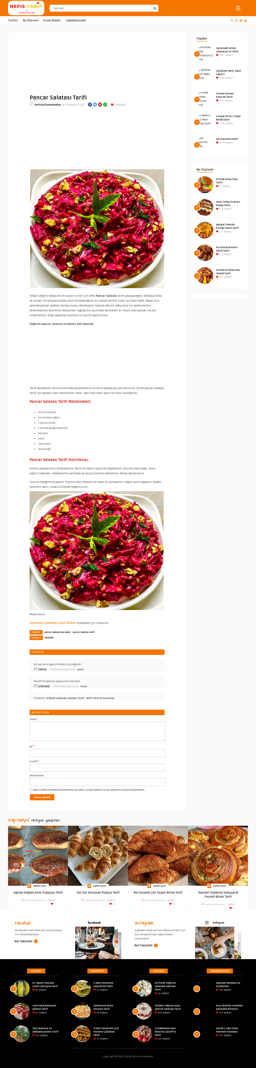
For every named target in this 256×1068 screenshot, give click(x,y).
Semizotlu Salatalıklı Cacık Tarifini (52, 623)
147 (221, 277)
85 (36, 990)
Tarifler (13, 20)
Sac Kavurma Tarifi (227, 139)
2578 (222, 142)
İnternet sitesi (37, 775)
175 (221, 254)
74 (98, 1038)
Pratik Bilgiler (52, 20)
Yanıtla (80, 669)
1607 (222, 55)
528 (220, 990)
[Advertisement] (97, 60)
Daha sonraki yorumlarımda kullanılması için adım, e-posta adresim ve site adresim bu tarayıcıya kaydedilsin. (89, 790)
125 (221, 231)
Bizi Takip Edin (24, 941)
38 (97, 1012)
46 (159, 993)
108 (159, 1012)
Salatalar (49, 637)
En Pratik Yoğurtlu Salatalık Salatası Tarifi (165, 986)
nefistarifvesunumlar (48, 104)
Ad (32, 746)
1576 (222, 100)
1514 (222, 123)
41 (97, 990)
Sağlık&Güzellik (76, 20)
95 (220, 186)
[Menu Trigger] (238, 8)
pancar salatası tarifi (84, 632)
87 (36, 1012)
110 (159, 1038)
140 (221, 209)
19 (113, 904)
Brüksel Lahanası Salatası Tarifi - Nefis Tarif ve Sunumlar (80, 698)
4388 (222, 78)
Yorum (34, 719)
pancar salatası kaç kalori (57, 632)
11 (233, 908)
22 (173, 904)
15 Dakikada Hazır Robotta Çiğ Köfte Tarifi (165, 1032)
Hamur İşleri (39, 886)
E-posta (34, 761)
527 (220, 1012)
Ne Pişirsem (30, 20)
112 (37, 1035)
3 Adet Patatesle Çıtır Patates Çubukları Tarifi (106, 1032)
